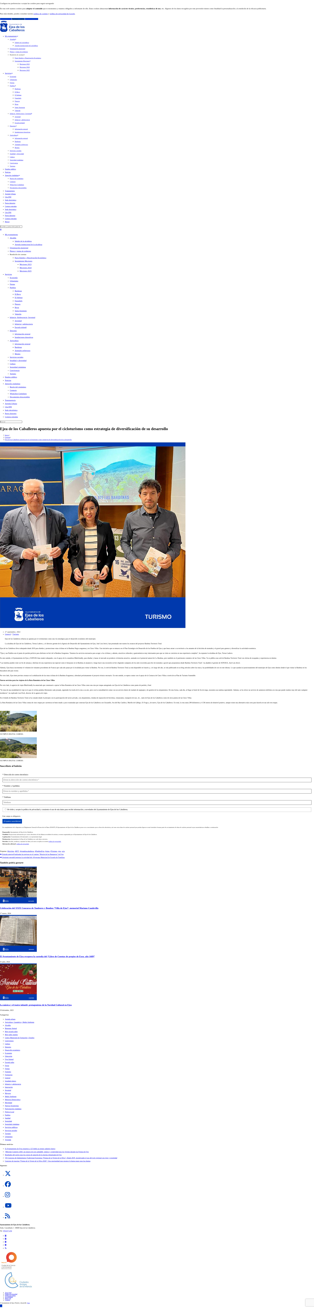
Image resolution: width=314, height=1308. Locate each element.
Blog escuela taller (11, 1032)
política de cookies (40, 14)
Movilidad (8, 1103)
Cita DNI (8, 407)
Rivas (17, 307)
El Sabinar (19, 298)
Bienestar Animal (11, 1028)
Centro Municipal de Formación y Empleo (19, 1038)
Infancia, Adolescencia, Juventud (22, 317)
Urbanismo (14, 281)
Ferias (7, 1066)
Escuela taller (9, 1062)
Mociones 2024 (26, 268)
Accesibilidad (9, 1297)
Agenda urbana (10, 1019)
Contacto (13, 390)
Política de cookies (10, 1295)
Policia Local (9, 1112)
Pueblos (13, 288)
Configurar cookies (31, 19)
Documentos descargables (20, 397)
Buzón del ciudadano (18, 387)
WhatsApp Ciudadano (18, 394)
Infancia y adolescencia (24, 324)
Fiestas (12, 284)
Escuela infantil (20, 327)
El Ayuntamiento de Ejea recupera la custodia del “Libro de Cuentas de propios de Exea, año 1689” (47, 956)
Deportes (13, 331)
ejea (59, 851)
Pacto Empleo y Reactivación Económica (30, 258)
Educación (8, 1056)
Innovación (9, 1087)
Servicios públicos (11, 1127)
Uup (28, 1303)
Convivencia (15, 370)
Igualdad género (10, 1081)
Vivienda (8, 1140)
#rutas (47, 851)
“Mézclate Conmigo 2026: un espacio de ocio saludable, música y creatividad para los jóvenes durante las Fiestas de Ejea (47, 1152)
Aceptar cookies (6, 19)
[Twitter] (5, 1236)
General (8, 634)
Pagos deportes (10, 414)
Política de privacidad (11, 1294)
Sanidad (7, 1118)
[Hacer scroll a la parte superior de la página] (1, 1305)
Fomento (8, 1072)
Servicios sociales (16, 357)
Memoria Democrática (12, 1100)
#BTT (17, 851)
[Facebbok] (5, 1239)
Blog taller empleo (11, 1035)
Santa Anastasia (21, 311)
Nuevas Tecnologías (12, 1106)
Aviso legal (8, 1293)
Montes (17, 354)
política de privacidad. (55, 841)
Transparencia (10, 400)
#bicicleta (10, 851)
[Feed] (5, 1248)
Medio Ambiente (10, 1096)
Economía (14, 278)
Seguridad (8, 1121)
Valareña (18, 314)
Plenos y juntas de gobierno (20, 251)
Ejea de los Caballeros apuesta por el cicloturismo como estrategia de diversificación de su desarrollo (38, 440)
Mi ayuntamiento (11, 235)
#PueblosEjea (39, 851)
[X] (8, 1173)
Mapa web (8, 1298)
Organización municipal (19, 248)
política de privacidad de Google (62, 14)
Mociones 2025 (26, 271)
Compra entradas (11, 417)
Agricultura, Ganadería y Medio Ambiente (19, 1022)
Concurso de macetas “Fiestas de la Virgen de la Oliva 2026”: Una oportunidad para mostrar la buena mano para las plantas (47, 1161)
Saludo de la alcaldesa (23, 241)
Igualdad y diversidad (18, 360)
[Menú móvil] (0, 230)
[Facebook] (8, 1184)
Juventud (18, 321)
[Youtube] (8, 1205)
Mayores (8, 1093)
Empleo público (11, 377)
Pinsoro (17, 304)
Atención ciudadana (12, 384)
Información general (22, 334)
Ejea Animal (9, 1059)
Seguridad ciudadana (18, 367)
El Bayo (18, 294)
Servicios (8, 274)
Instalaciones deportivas (24, 337)
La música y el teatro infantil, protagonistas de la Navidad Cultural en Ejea (36, 1005)
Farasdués (18, 301)
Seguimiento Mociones (23, 261)
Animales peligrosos (22, 351)
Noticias (8, 380)
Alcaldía (13, 238)
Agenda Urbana (11, 404)
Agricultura (14, 341)
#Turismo (53, 851)
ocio (63, 851)
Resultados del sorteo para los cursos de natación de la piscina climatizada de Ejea (33, 1155)
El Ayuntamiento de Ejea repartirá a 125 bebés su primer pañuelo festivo (30, 1149)
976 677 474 (7, 1231)
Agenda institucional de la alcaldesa (28, 244)
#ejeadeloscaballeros (27, 851)
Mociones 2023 (26, 264)
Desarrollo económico (12, 1050)
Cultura (12, 364)
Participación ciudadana (13, 1109)
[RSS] (7, 1216)
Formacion (8, 1075)
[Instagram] (7, 1195)
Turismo (13, 374)
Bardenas (18, 291)
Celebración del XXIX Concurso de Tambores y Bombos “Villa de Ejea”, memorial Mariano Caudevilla (49, 908)
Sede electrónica (11, 410)
